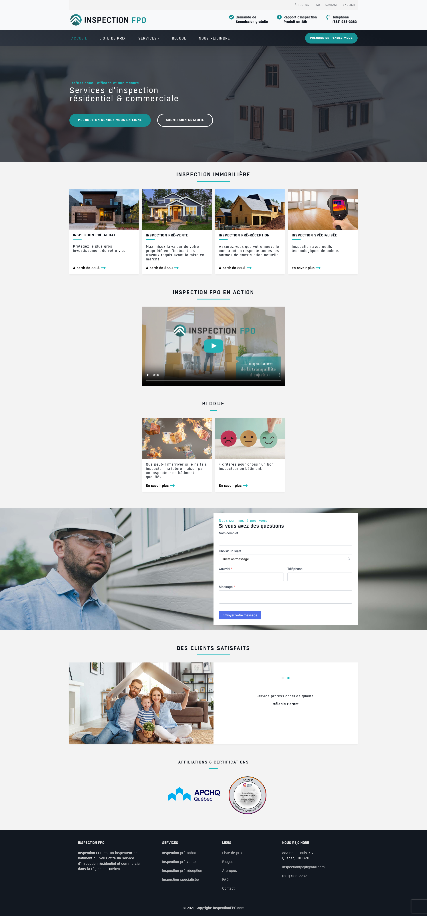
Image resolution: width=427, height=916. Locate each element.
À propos (302, 5)
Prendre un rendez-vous (331, 38)
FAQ (317, 5)
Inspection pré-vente (179, 861)
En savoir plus (303, 268)
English (349, 5)
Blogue (179, 38)
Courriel (225, 569)
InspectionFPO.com (228, 908)
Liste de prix (112, 38)
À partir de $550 (159, 268)
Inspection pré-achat (179, 853)
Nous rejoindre (214, 38)
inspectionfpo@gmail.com (303, 867)
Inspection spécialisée (180, 879)
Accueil (79, 38)
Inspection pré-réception (182, 870)
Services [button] (147, 38)
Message (227, 587)
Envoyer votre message (240, 615)
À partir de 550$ (86, 268)
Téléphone (294, 569)
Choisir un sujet (230, 551)
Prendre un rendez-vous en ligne (110, 120)
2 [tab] (288, 678)
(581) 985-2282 (344, 21)
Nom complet (228, 533)
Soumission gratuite (185, 120)
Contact (331, 5)
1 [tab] (283, 678)
